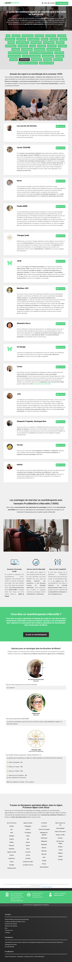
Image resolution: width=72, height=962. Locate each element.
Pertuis (44, 864)
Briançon (11, 845)
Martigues (44, 844)
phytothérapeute (39, 49)
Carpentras (11, 858)
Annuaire (7, 919)
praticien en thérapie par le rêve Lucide (41, 53)
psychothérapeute (48, 56)
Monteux (44, 854)
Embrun (28, 829)
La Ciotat (27, 852)
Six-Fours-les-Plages (60, 842)
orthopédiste (62, 46)
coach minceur (10, 39)
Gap (28, 839)
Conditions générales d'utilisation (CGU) (15, 921)
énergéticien (54, 39)
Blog (6, 928)
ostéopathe (15, 49)
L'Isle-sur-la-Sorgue (44, 829)
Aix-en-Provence (11, 823)
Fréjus (28, 836)
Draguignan (28, 826)
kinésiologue (60, 42)
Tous (8, 36)
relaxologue (13, 59)
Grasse (28, 842)
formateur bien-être (22, 42)
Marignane (44, 841)
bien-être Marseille (9, 946)
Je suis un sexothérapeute (36, 635)
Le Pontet (44, 826)
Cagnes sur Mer (11, 852)
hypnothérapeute (49, 42)
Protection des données (11, 923)
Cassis (12, 861)
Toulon (60, 850)
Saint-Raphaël (60, 828)
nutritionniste (52, 46)
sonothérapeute (36, 59)
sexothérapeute (24, 59)
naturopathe (41, 46)
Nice (44, 857)
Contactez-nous (9, 930)
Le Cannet (44, 823)
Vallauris (60, 853)
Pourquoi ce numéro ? (47, 887)
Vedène (60, 856)
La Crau (28, 855)
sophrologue (47, 59)
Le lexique (7, 932)
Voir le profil (61, 126)
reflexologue (59, 56)
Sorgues (60, 846)
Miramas (44, 851)
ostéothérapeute (27, 49)
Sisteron (60, 838)
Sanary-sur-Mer (60, 834)
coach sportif (21, 39)
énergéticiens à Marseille (43, 384)
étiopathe (11, 42)
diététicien (45, 39)
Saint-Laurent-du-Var (60, 824)
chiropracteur (39, 36)
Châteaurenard (11, 868)
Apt (12, 829)
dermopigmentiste (33, 39)
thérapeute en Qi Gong (46, 63)
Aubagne (11, 836)
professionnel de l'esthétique (31, 56)
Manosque (44, 838)
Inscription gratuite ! (62, 3)
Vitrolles (60, 859)
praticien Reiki (59, 53)
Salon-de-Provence (60, 831)
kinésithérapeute (11, 46)
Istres (28, 848)
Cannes (11, 855)
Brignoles (11, 848)
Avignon (11, 839)
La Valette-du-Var (28, 865)
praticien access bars (53, 49)
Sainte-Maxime (44, 867)
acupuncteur (16, 36)
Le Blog (45, 3)
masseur (32, 46)
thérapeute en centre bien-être (28, 63)
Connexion (52, 3)
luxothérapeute (22, 46)
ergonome (63, 39)
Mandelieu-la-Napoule (44, 833)
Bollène (12, 842)
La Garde (27, 858)
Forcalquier (28, 832)
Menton (44, 847)
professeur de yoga (14, 56)
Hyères (28, 845)
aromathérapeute (27, 36)
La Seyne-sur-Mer (28, 861)
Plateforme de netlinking (11, 926)
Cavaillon (11, 865)
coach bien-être (50, 36)
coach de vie (61, 36)
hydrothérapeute (36, 42)
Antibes (11, 826)
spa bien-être (58, 59)
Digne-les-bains (28, 823)
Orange (44, 860)
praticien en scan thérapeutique (18, 53)
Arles (11, 832)
